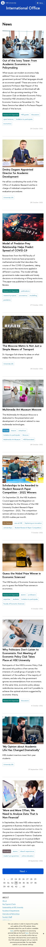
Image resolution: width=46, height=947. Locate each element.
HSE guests (25, 114)
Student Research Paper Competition (28, 528)
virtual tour (22, 430)
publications (25, 291)
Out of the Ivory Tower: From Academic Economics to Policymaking (19, 64)
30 (4, 883)
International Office (23, 8)
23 (12, 879)
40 (8, 886)
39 (4, 886)
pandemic (7, 300)
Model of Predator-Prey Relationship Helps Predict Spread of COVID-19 (17, 246)
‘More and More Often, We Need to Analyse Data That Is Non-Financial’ (20, 813)
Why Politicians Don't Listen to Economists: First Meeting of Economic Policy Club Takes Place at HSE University (20, 655)
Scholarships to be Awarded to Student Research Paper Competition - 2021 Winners (20, 488)
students (16, 599)
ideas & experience (27, 851)
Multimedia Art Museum (11, 439)
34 (20, 883)
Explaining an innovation (33, 523)
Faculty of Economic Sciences (13, 604)
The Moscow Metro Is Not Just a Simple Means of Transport (21, 347)
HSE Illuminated (28, 439)
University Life (8, 197)
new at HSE (18, 523)
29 (35, 879)
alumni (23, 595)
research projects (9, 295)
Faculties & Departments (10, 911)
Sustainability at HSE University (12, 907)
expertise (6, 599)
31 (8, 883)
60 (24, 886)
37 (31, 883)
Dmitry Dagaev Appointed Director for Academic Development (17, 173)
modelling (33, 295)
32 (12, 883)
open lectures (8, 119)
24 (16, 879)
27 (27, 879)
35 (24, 883)
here (11, 931)
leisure (13, 430)
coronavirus (23, 295)
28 (31, 879)
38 (35, 883)
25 (20, 879)
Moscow (25, 435)
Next (22, 871)
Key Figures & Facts (9, 904)
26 (23, 879)
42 (16, 886)
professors (32, 595)
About (5, 897)
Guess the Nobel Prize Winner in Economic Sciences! (21, 575)
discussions (35, 114)
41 (12, 886)
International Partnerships (11, 914)
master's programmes (11, 856)
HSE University (11, 3)
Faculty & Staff (7, 917)
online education (28, 856)
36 (27, 883)
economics (7, 123)
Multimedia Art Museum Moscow (21, 409)
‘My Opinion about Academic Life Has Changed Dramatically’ (21, 748)
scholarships (7, 528)
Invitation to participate (24, 119)
